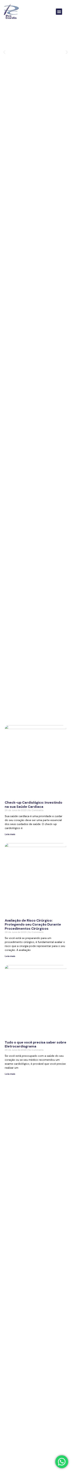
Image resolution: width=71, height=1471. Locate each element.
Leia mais (10, 834)
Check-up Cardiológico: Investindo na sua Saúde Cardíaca (33, 804)
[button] (59, 12)
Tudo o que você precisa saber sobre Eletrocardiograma (35, 1044)
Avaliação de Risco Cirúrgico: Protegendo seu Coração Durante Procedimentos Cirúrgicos (33, 924)
